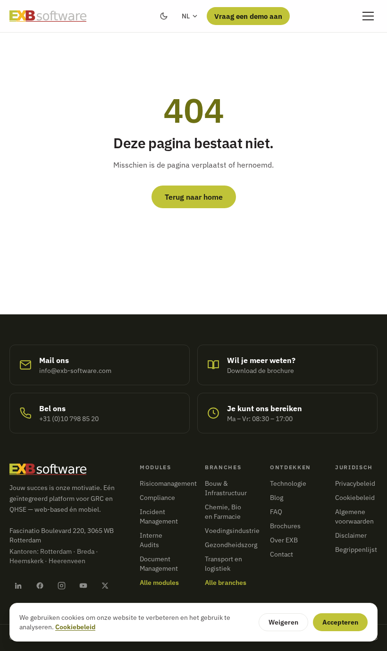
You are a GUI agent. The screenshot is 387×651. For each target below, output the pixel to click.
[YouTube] (83, 585)
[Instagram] (61, 585)
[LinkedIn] (17, 585)
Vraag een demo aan (248, 16)
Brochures (285, 526)
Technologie (288, 483)
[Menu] (368, 16)
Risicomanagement (168, 483)
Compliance (157, 497)
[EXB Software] (47, 16)
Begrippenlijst (356, 549)
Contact (281, 554)
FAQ (276, 511)
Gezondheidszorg (231, 545)
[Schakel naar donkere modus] (163, 16)
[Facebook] (39, 585)
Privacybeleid (355, 483)
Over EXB (284, 540)
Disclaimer (351, 535)
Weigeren (283, 622)
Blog (276, 497)
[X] (104, 585)
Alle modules (159, 582)
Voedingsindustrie (232, 530)
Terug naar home (194, 197)
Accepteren (340, 622)
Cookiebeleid (355, 497)
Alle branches (225, 582)
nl (186, 16)
